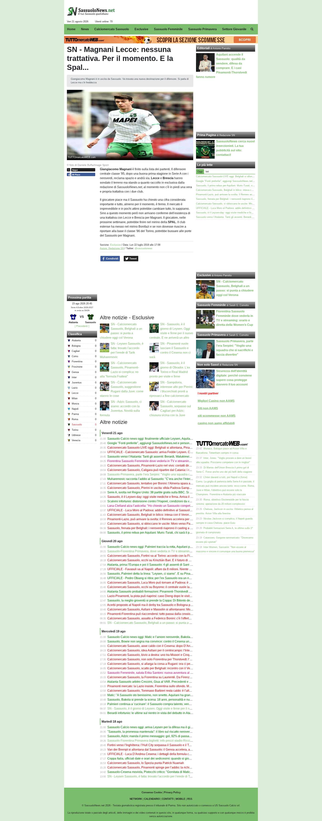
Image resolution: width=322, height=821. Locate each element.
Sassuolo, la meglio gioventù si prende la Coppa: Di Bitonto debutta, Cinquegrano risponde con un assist (176, 600)
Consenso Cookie (152, 792)
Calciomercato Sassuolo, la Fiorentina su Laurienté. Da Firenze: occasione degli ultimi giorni (168, 677)
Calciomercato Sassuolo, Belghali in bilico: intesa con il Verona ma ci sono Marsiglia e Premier (169, 514)
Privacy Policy (172, 792)
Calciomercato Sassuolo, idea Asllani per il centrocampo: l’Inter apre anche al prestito (163, 650)
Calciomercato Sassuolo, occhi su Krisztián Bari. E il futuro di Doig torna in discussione (164, 560)
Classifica (75, 334)
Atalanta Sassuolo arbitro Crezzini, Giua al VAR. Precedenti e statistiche (154, 681)
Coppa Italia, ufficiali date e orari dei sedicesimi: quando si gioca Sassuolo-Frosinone (163, 758)
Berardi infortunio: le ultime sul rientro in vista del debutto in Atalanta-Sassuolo (158, 713)
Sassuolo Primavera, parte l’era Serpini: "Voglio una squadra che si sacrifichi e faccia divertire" (169, 474)
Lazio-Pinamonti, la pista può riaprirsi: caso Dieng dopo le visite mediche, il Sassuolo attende (168, 596)
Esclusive (115, 244)
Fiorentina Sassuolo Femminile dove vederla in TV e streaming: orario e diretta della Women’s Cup (172, 461)
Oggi (200, 171)
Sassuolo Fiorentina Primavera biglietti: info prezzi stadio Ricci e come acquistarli (161, 740)
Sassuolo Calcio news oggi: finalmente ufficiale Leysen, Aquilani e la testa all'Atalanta (164, 438)
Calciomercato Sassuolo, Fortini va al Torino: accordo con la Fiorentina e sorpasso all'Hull (166, 555)
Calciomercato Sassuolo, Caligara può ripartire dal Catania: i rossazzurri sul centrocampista (167, 470)
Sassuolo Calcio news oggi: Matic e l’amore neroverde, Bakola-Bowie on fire (157, 637)
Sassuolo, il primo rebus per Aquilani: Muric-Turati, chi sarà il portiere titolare (157, 532)
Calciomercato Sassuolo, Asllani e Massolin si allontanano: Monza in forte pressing (162, 609)
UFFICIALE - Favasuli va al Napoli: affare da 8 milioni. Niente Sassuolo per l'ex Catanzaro (166, 569)
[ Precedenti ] (82, 326)
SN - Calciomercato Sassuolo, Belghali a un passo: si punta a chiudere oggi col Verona (164, 622)
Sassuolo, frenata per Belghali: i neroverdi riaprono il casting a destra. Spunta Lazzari (163, 528)
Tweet (133, 258)
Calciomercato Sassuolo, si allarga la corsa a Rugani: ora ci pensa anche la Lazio (161, 663)
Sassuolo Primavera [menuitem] (202, 29)
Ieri (207, 171)
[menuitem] (252, 29)
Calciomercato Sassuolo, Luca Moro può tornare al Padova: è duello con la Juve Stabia (164, 582)
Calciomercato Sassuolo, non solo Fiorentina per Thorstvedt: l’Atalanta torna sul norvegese (167, 659)
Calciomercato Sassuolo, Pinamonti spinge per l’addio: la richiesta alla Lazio (158, 767)
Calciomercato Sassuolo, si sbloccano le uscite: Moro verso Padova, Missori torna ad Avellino (169, 523)
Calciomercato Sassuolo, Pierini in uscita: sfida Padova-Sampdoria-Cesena (157, 487)
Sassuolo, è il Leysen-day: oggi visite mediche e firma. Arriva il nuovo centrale (158, 496)
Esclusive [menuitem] (141, 29)
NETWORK (136, 799)
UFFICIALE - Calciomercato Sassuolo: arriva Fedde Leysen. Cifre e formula (157, 452)
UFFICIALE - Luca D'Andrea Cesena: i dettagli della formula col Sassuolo (156, 754)
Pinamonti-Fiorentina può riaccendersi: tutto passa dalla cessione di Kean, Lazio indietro (165, 613)
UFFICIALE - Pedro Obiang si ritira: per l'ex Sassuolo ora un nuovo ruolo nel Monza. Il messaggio (171, 578)
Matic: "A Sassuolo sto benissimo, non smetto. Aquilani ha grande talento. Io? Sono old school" (169, 695)
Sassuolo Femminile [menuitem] (168, 29)
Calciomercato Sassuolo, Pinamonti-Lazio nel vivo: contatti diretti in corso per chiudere (164, 465)
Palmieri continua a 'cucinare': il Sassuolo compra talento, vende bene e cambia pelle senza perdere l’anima (178, 704)
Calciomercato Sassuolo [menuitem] (111, 29)
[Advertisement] (226, 245)
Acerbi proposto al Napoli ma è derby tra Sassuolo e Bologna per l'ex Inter (156, 604)
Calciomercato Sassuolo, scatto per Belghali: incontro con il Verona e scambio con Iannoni (167, 668)
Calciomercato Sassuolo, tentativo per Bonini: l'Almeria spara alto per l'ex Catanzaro (162, 483)
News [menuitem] (85, 29)
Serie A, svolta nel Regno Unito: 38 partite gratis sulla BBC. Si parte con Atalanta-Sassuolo (167, 492)
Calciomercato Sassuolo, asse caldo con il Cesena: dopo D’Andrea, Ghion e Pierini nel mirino (169, 645)
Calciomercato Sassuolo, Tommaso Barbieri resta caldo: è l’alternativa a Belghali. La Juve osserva (172, 690)
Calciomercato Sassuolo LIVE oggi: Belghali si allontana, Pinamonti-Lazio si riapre (162, 447)
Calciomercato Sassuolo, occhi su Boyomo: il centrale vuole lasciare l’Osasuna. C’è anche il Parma (173, 587)
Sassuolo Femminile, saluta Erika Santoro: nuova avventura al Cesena (154, 672)
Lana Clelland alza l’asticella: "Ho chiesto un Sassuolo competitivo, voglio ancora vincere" (166, 505)
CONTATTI (168, 799)
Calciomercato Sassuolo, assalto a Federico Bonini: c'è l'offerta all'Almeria (156, 618)
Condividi (111, 258)
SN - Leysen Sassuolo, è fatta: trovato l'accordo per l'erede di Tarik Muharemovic (160, 776)
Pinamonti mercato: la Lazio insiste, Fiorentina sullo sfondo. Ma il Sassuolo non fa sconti (165, 686)
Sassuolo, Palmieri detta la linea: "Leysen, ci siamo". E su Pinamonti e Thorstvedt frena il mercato (171, 573)
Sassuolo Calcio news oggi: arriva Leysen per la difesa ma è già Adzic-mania (158, 727)
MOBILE (180, 799)
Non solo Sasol (208, 364)
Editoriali (203, 48)
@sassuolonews (143, 248)
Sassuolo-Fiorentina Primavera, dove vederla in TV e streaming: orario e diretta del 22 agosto (168, 551)
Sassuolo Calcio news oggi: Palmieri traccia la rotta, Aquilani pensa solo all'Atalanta (162, 546)
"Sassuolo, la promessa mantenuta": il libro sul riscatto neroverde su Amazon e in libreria (165, 731)
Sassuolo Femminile (211, 305)
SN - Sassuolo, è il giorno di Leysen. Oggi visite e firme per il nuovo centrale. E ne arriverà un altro (171, 708)
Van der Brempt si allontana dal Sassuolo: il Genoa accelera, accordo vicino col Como (164, 749)
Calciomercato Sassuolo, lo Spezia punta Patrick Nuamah (145, 763)
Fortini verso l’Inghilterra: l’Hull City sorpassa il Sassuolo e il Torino (151, 745)
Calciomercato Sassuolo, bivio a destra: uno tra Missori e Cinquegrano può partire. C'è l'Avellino (170, 654)
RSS (189, 799)
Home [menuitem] (71, 29)
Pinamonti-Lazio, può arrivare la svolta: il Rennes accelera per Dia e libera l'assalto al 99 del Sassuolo (174, 519)
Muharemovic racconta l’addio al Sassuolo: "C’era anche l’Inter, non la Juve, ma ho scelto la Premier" (174, 478)
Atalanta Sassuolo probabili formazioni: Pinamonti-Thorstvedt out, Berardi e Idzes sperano (166, 591)
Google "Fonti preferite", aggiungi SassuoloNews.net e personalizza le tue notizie (161, 443)
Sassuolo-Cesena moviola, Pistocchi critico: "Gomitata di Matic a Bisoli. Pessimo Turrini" (165, 771)
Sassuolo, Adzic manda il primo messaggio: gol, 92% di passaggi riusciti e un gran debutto (166, 736)
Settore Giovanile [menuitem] (234, 29)
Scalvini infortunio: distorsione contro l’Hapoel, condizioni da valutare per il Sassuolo (163, 501)
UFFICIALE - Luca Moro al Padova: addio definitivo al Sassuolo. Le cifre (155, 510)
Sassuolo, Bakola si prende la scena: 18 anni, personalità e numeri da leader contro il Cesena (169, 699)
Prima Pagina (206, 135)
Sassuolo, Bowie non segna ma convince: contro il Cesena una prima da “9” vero (160, 641)
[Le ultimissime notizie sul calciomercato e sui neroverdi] (91, 11)
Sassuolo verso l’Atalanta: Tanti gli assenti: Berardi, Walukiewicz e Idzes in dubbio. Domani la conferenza (176, 456)
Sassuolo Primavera (211, 334)
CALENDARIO (152, 799)
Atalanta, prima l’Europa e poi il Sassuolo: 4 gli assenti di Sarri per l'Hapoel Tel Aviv (162, 564)
